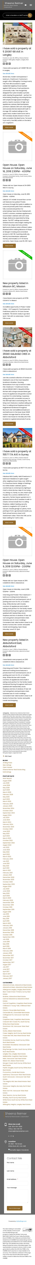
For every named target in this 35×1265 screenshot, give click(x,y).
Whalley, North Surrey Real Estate (24, 749)
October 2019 (7, 907)
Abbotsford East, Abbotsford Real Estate (16, 572)
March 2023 (7, 838)
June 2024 (6, 820)
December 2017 (8, 955)
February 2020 (8, 900)
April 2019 (6, 921)
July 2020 (6, 889)
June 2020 (6, 891)
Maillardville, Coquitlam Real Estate (11, 737)
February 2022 (8, 859)
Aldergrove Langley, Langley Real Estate (17, 990)
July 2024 (6, 817)
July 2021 (6, 861)
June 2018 (6, 942)
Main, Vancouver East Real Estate (14, 1059)
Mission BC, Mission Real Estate (18, 291)
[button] (8, 1136)
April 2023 (6, 836)
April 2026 (6, 790)
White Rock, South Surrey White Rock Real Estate (14, 751)
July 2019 (6, 914)
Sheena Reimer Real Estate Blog (14, 770)
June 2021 (6, 863)
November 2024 (8, 808)
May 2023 (6, 834)
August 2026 (7, 781)
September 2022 (9, 843)
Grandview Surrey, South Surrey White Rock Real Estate (17, 177)
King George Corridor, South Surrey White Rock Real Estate (16, 460)
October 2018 (7, 935)
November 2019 (8, 905)
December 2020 (8, 877)
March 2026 (7, 792)
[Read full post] (17, 35)
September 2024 (9, 813)
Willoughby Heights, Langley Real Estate (16, 60)
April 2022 (6, 854)
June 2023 (6, 831)
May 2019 (6, 919)
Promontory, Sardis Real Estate (25, 742)
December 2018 (8, 930)
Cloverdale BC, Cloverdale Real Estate (16, 1013)
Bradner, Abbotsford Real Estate (18, 362)
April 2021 (6, 868)
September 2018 (8, 937)
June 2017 (6, 969)
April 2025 (6, 799)
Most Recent (7, 778)
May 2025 (6, 797)
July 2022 (6, 847)
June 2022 (6, 850)
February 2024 (8, 824)
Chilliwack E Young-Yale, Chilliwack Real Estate (18, 720)
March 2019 (7, 923)
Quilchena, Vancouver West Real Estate (12, 743)
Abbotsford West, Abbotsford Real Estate (12, 714)
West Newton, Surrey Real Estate (14, 1095)
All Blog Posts (7, 763)
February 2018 (8, 951)
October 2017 (7, 960)
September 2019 (8, 909)
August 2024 (7, 815)
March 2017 (7, 974)
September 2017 (8, 962)
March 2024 (7, 822)
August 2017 (7, 965)
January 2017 (7, 978)
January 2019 (7, 928)
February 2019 (8, 925)
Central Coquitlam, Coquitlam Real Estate (17, 1003)
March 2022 (7, 857)
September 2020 (9, 884)
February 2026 (8, 794)
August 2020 (7, 886)
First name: (10, 1163)
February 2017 (8, 976)
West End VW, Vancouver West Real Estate (19, 748)
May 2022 (6, 852)
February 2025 (8, 804)
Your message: (12, 1188)
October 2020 (8, 882)
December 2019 (8, 903)
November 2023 (8, 827)
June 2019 (6, 916)
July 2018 (6, 939)
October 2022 (8, 840)
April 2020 (6, 896)
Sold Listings (7, 772)
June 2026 (6, 785)
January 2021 (7, 875)
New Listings (7, 765)
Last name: (10, 1171)
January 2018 (7, 953)
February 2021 (8, 873)
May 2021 (6, 866)
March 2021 (7, 870)
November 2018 (8, 932)
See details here (8, 73)
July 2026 (6, 783)
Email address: (12, 1179)
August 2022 (7, 845)
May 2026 (6, 788)
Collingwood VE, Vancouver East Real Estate (19, 723)
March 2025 (7, 801)
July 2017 (6, 967)
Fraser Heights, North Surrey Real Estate (12, 730)
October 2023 (8, 829)
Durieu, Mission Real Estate (23, 728)
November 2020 (8, 880)
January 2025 (7, 806)
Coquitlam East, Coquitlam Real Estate (12, 725)
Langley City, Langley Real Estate (19, 736)
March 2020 (7, 898)
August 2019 (7, 912)
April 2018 (6, 946)
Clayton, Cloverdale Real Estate (10, 722)
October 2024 (8, 811)
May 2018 (6, 944)
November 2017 (8, 958)
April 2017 (6, 971)
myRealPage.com (21, 1221)
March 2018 (7, 948)
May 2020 (6, 893)
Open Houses (7, 767)
